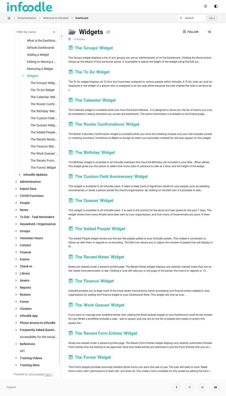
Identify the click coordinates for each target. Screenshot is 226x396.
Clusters (26, 308)
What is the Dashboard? (42, 40)
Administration (30, 181)
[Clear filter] (54, 31)
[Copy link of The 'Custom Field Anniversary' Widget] (155, 177)
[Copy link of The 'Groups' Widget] (120, 48)
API (22, 351)
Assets (24, 280)
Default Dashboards (40, 47)
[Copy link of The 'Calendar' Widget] (123, 101)
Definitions (27, 344)
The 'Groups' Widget (43, 83)
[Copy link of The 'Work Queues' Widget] (132, 305)
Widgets (32, 76)
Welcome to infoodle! (55, 18)
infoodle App (29, 316)
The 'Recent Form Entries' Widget (43, 160)
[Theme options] (215, 6)
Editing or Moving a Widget (42, 62)
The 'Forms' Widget (43, 167)
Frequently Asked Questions (38, 330)
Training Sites (30, 365)
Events (24, 259)
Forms (24, 301)
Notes (24, 210)
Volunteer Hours (31, 238)
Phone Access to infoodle (37, 323)
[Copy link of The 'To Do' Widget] (117, 72)
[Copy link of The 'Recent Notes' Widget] (132, 257)
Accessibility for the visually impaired (38, 337)
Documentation (27, 18)
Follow (192, 32)
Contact (25, 245)
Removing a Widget (40, 69)
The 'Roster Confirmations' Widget (43, 104)
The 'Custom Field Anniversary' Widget (43, 118)
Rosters (25, 294)
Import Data (28, 189)
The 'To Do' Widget (42, 90)
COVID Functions (31, 196)
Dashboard (81, 18)
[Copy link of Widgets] (108, 32)
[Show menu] (205, 6)
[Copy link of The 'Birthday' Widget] (122, 153)
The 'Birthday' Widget (43, 111)
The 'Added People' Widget (43, 132)
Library (25, 273)
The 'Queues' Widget (43, 125)
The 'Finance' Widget (43, 146)
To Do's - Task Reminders (37, 217)
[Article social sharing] (209, 31)
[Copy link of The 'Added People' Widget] (133, 229)
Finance (25, 252)
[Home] (29, 6)
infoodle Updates (35, 174)
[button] (198, 18)
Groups (25, 231)
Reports (25, 287)
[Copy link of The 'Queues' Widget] (121, 201)
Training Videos (31, 358)
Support (11, 387)
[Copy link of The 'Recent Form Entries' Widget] (145, 334)
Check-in (26, 266)
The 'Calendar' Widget (43, 97)
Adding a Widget (38, 54)
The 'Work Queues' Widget (43, 153)
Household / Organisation (38, 224)
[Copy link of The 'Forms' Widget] (118, 358)
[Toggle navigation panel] (61, 36)
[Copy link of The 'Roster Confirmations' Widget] (147, 125)
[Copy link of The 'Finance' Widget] (121, 281)
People (25, 203)
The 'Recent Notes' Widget (43, 139)
